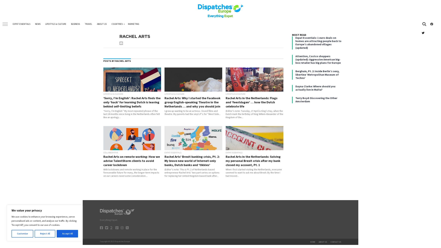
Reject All (45, 233)
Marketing (133, 24)
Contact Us (335, 242)
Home (312, 242)
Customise (22, 233)
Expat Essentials (21, 24)
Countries (117, 24)
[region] (45, 223)
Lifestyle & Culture (55, 24)
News (37, 24)
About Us (102, 24)
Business (75, 24)
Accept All (67, 233)
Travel (88, 24)
